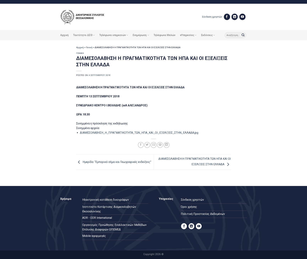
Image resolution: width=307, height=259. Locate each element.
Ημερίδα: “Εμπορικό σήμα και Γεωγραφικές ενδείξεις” (116, 162)
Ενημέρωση (140, 35)
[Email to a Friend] (154, 145)
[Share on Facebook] (141, 145)
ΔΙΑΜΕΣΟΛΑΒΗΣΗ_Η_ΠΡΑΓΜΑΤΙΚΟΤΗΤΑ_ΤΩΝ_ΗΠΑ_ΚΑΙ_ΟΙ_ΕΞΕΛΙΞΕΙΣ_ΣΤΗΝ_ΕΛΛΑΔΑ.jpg (139, 132)
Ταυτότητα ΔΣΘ (82, 35)
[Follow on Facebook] (227, 17)
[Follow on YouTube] (242, 17)
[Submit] (243, 35)
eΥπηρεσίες (187, 35)
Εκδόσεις (207, 35)
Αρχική (64, 35)
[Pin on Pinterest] (160, 145)
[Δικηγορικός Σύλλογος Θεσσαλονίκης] (87, 16)
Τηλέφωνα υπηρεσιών (112, 35)
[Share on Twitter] (147, 145)
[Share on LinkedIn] (166, 145)
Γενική (89, 47)
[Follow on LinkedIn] (234, 17)
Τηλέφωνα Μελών (164, 35)
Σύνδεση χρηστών (212, 16)
